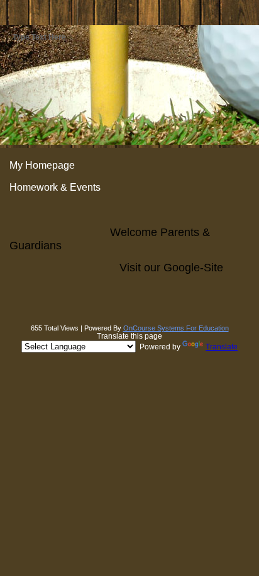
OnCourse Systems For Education (176, 328)
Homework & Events (55, 187)
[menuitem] (129, 165)
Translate (222, 346)
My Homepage (42, 165)
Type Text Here (39, 37)
